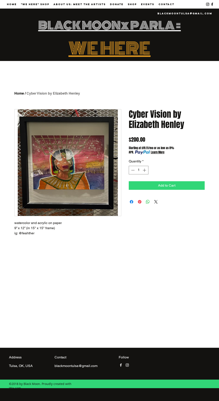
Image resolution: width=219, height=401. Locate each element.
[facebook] (212, 4)
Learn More (157, 152)
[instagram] (208, 4)
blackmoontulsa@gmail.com (184, 13)
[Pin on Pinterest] (139, 201)
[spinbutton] (138, 170)
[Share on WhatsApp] (147, 201)
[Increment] (145, 170)
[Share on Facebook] (131, 201)
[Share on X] (155, 201)
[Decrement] (132, 170)
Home (19, 93)
